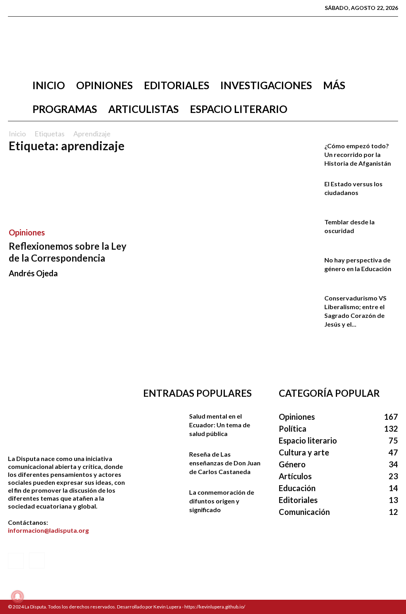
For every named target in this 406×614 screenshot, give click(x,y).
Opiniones (104, 85)
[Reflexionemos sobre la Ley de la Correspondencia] (68, 190)
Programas (65, 109)
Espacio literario (238, 109)
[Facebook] (14, 8)
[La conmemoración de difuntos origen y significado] (163, 502)
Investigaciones (266, 85)
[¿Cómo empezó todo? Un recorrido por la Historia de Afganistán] (298, 155)
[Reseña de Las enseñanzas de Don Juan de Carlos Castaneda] (163, 464)
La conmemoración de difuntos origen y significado (221, 500)
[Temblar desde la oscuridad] (298, 231)
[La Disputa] (203, 45)
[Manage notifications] (17, 596)
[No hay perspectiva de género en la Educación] (298, 269)
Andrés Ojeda (33, 273)
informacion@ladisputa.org (48, 530)
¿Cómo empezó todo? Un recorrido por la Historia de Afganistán (357, 154)
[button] (388, 85)
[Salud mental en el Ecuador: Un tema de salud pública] (163, 426)
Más (334, 85)
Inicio (49, 85)
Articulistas (143, 109)
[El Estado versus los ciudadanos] (298, 193)
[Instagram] (27, 8)
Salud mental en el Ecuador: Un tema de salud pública (219, 424)
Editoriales (176, 85)
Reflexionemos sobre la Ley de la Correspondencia (67, 252)
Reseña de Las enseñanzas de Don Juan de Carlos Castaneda (224, 462)
